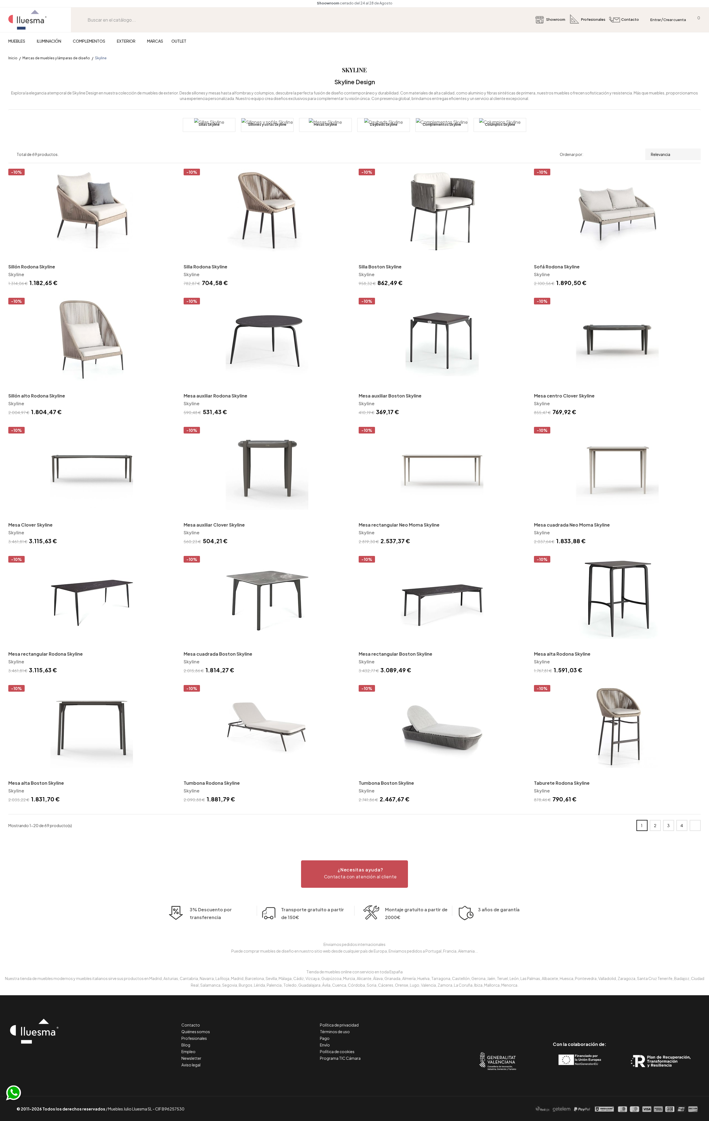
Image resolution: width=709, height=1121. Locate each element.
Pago (325, 1038)
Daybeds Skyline (383, 124)
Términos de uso (335, 1031)
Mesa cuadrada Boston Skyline (218, 654)
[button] (354, 874)
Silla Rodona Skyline (205, 267)
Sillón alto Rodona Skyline (36, 396)
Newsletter (191, 1058)
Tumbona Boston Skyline (386, 783)
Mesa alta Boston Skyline (36, 783)
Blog (185, 1044)
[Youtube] (604, 1020)
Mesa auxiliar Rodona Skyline (215, 396)
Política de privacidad (339, 1024)
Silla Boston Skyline (380, 267)
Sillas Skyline (209, 124)
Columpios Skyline (500, 124)
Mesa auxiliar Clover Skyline (214, 525)
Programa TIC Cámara (340, 1058)
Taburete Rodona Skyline (562, 783)
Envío (325, 1044)
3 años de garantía (499, 909)
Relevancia (660, 154)
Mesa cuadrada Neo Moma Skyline (572, 525)
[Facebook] (554, 1020)
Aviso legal (191, 1064)
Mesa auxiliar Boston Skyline (390, 396)
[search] (83, 20)
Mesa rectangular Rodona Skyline (45, 654)
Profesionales (194, 1038)
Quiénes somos (195, 1031)
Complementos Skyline (442, 124)
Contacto (190, 1024)
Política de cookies (337, 1051)
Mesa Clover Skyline (30, 525)
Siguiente (695, 825)
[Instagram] (592, 1020)
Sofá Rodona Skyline (557, 267)
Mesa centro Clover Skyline (564, 396)
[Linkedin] (579, 1020)
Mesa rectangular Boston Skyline (395, 654)
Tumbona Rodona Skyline (212, 783)
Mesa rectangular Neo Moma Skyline (399, 525)
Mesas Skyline (325, 124)
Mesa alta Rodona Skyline (562, 654)
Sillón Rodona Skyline (31, 267)
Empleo (188, 1051)
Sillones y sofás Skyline (267, 124)
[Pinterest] (567, 1020)
